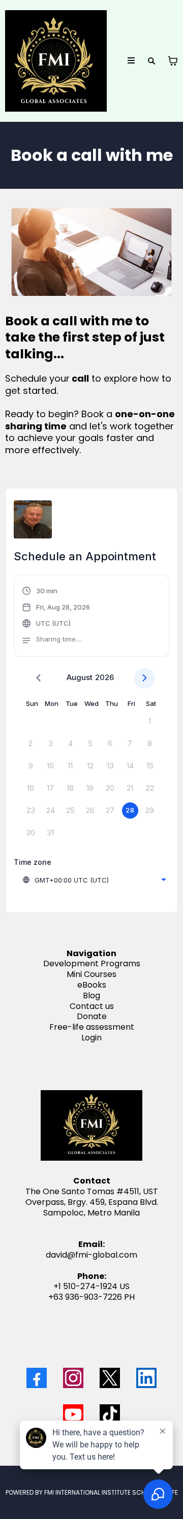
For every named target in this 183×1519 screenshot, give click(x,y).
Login (91, 1037)
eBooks (91, 985)
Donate (92, 1016)
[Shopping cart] (173, 61)
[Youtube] (73, 1414)
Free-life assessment (91, 1027)
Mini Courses (91, 974)
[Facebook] (36, 1378)
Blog (91, 995)
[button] (131, 60)
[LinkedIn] (146, 1378)
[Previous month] (38, 678)
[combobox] (94, 880)
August (80, 677)
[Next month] (144, 678)
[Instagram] (73, 1378)
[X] (110, 1378)
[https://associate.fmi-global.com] (56, 61)
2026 (104, 677)
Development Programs (91, 963)
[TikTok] (110, 1414)
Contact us (92, 1006)
